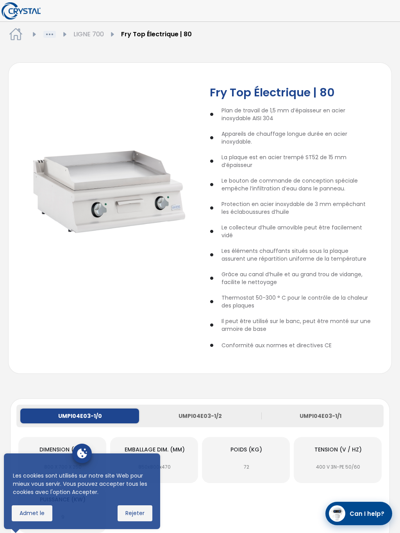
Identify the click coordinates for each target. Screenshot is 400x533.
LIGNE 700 (88, 34)
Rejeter (135, 513)
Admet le (32, 513)
